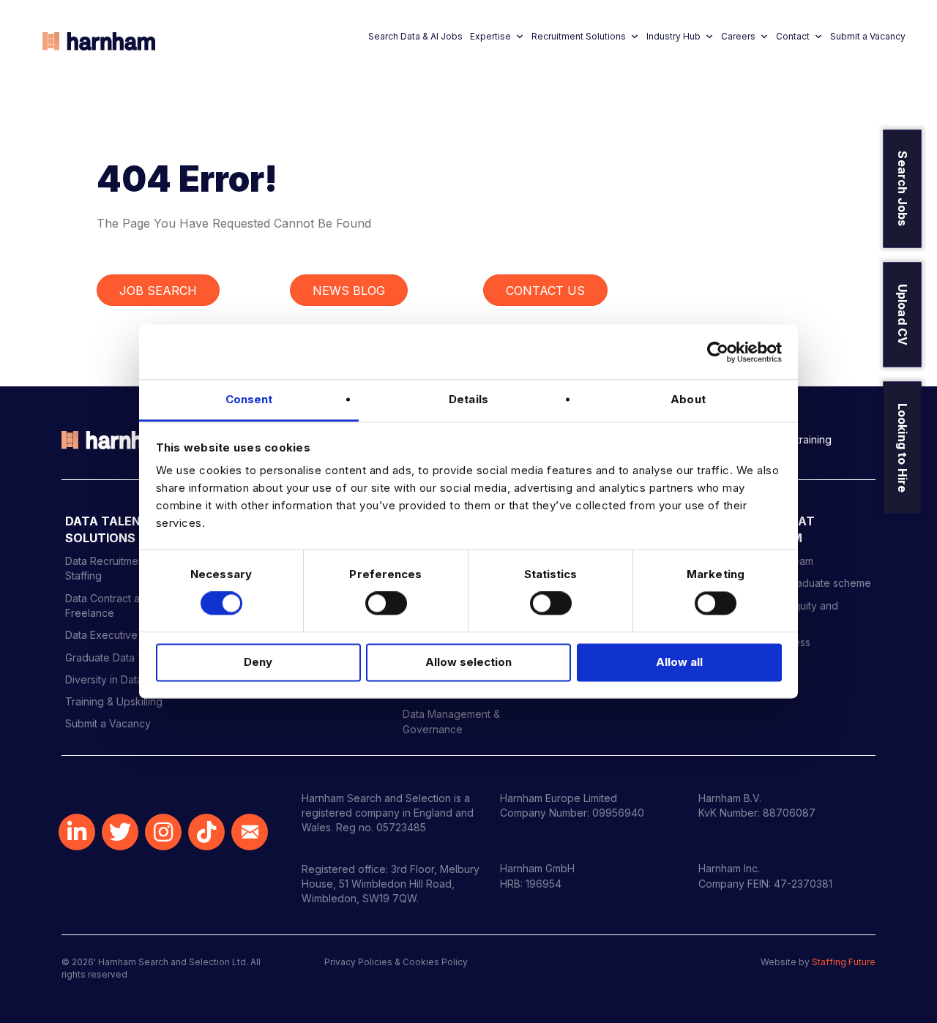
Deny (258, 662)
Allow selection (468, 662)
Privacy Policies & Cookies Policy (396, 961)
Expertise (490, 36)
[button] (77, 832)
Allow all (679, 662)
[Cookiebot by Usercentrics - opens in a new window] (718, 352)
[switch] (386, 603)
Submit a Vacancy (868, 36)
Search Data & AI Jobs (415, 36)
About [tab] (688, 399)
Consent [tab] (249, 399)
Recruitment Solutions (578, 36)
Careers (738, 36)
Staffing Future (844, 961)
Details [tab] (468, 399)
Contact (793, 36)
